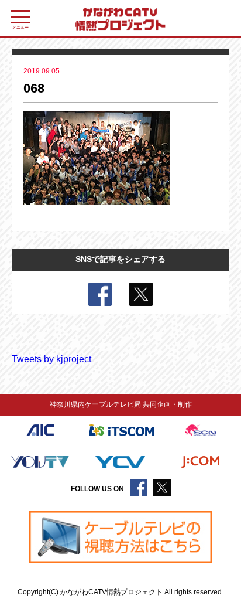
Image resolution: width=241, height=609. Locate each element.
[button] (120, 537)
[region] (120, 537)
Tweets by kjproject (51, 359)
